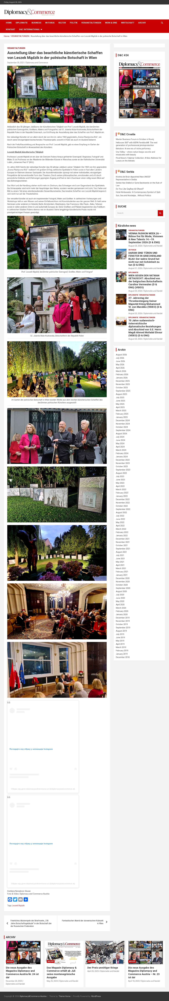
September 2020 (123, 588)
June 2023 (120, 479)
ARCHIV (142, 23)
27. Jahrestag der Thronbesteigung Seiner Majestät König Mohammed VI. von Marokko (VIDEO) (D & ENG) (145, 303)
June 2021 (120, 558)
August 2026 (121, 355)
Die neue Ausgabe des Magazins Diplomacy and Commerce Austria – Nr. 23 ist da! (144, 972)
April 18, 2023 (134, 981)
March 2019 (121, 647)
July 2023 (120, 476)
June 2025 (120, 401)
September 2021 (123, 549)
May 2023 (120, 483)
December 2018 (123, 657)
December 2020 (123, 578)
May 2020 (120, 601)
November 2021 (123, 542)
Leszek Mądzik (18, 905)
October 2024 (122, 427)
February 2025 (122, 414)
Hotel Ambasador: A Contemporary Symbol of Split (138, 192)
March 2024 (121, 450)
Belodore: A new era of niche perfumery (133, 148)
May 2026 (120, 364)
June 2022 (120, 519)
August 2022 (121, 512)
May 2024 (120, 443)
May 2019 (120, 641)
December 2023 (123, 460)
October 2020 (122, 585)
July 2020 (120, 595)
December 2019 (123, 618)
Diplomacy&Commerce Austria (33, 996)
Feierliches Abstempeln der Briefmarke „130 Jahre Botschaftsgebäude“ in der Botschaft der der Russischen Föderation (31, 923)
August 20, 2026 (135, 291)
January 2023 (122, 496)
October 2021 (122, 545)
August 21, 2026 (135, 268)
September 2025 (123, 391)
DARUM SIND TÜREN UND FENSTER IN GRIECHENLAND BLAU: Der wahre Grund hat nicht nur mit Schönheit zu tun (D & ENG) (144, 258)
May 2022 (120, 522)
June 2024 (120, 440)
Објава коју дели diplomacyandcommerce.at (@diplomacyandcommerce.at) (43, 789)
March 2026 (121, 371)
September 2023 (123, 470)
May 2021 (120, 562)
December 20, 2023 (14, 981)
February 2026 (122, 374)
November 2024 (123, 424)
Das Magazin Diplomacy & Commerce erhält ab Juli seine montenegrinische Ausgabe (62, 972)
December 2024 (123, 420)
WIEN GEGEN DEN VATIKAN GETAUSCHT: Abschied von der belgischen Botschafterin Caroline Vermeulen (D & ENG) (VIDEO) (145, 281)
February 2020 (122, 611)
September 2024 (123, 430)
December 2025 (123, 381)
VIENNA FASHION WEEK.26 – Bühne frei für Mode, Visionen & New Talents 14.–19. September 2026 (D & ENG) (145, 238)
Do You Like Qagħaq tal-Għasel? (130, 189)
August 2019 (121, 631)
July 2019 (120, 634)
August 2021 (121, 552)
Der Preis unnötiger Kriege (102, 967)
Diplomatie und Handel (153, 246)
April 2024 (120, 447)
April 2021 (120, 565)
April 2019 (120, 644)
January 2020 (122, 614)
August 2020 (121, 591)
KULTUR (62, 23)
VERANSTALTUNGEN (91, 23)
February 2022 (122, 532)
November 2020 (123, 581)
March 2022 (121, 529)
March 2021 (121, 568)
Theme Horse (65, 996)
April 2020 (120, 604)
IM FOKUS (50, 23)
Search (160, 213)
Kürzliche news (127, 225)
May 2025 (120, 404)
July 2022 (120, 516)
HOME (9, 23)
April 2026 (120, 368)
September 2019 (123, 627)
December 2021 (123, 539)
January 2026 (122, 378)
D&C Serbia (127, 171)
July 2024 (120, 437)
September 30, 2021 (15, 63)
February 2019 (122, 650)
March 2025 (121, 410)
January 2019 (122, 654)
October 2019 (122, 624)
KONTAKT (10, 29)
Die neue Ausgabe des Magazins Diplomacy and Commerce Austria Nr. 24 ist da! (22, 972)
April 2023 (120, 486)
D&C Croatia (127, 134)
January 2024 (122, 456)
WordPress (96, 996)
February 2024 (122, 453)
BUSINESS (36, 23)
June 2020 (120, 598)
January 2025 (122, 417)
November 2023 (123, 463)
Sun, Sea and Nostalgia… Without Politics (133, 195)
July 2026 (120, 358)
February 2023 (122, 493)
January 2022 (122, 535)
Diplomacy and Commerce (37, 63)
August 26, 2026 (135, 246)
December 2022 (123, 499)
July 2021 (120, 555)
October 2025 (122, 387)
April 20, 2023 (93, 971)
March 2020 (121, 608)
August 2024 (121, 433)
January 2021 (122, 575)
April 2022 (120, 526)
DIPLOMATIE (22, 23)
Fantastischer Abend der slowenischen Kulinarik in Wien (82, 922)
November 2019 (123, 621)
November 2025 (123, 384)
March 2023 (121, 489)
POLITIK (73, 23)
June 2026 (120, 361)
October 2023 (122, 466)
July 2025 (120, 397)
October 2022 (122, 506)
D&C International (29, 29)
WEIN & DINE (111, 23)
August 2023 (121, 473)
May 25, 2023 (52, 981)
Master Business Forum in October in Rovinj (135, 139)
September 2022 (123, 509)
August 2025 (121, 394)
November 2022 (123, 502)
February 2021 (122, 572)
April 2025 (120, 407)
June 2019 (120, 637)
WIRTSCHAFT (127, 23)
